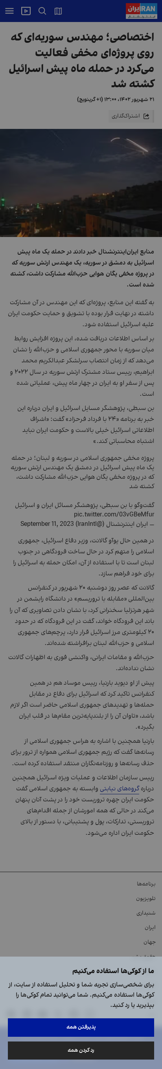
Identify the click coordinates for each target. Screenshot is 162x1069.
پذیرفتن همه (81, 1027)
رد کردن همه (81, 1050)
